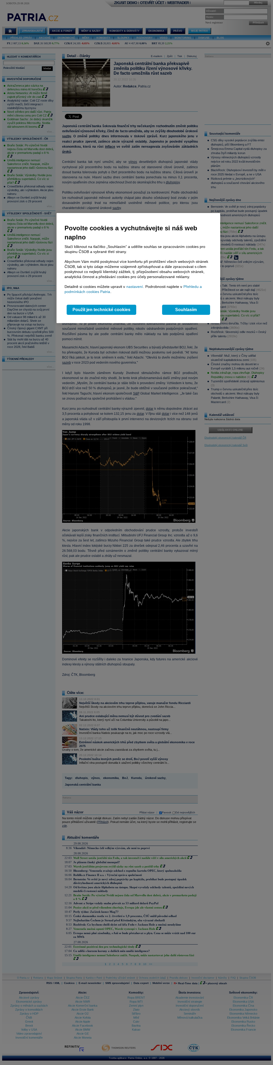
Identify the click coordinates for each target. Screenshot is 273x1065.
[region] (138, 268)
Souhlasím (186, 309)
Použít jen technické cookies (101, 309)
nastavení (134, 286)
